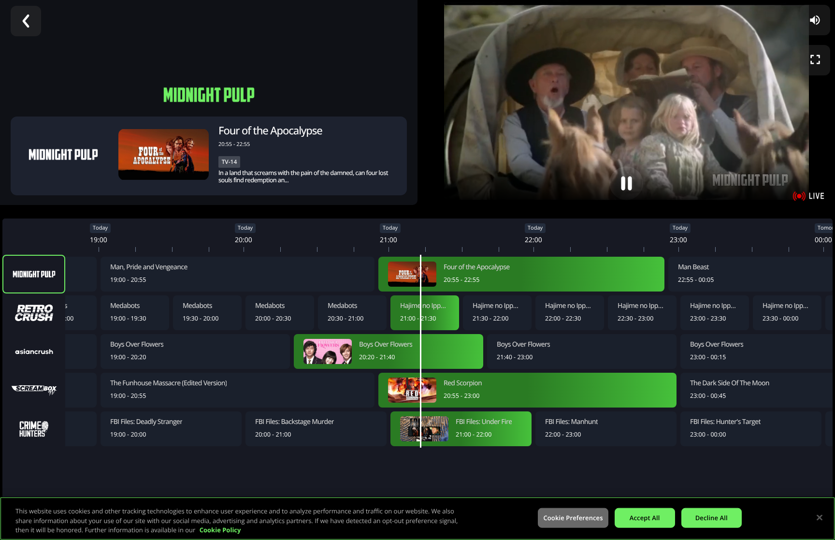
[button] (290, 130)
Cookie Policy (220, 529)
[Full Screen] (815, 60)
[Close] (819, 517)
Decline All (711, 517)
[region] (417, 518)
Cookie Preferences (573, 517)
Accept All (645, 517)
